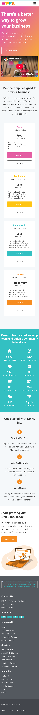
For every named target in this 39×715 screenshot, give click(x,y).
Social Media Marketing (9, 653)
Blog (3, 689)
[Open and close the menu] (26, 3)
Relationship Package (9, 637)
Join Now (19, 155)
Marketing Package (8, 634)
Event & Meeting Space (9, 660)
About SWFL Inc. (7, 679)
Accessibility (21, 710)
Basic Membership (8, 630)
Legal (3, 710)
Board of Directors (8, 686)
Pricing (3, 627)
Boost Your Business (8, 663)
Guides (3, 693)
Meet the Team (7, 683)
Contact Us (5, 676)
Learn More (19, 163)
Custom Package (7, 640)
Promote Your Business (9, 666)
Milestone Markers (8, 656)
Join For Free (10, 50)
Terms (11, 710)
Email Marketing (7, 650)
